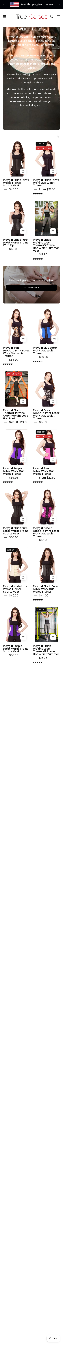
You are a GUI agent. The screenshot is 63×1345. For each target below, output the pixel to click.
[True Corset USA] (31, 16)
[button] (52, 16)
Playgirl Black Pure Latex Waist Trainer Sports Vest (16, 530)
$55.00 (13, 249)
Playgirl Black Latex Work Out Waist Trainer (46, 182)
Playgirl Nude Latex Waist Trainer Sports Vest (16, 589)
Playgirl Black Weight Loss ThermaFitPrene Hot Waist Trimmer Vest (46, 245)
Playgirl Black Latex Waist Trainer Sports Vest (16, 182)
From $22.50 (47, 189)
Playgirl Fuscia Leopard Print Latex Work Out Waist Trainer (46, 532)
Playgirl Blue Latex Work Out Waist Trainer (45, 350)
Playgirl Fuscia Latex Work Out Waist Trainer (43, 471)
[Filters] (58, 136)
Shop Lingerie (31, 287)
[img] (38, 194)
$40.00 (13, 189)
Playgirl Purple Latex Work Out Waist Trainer (13, 471)
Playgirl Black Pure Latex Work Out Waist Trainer (45, 589)
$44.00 (43, 595)
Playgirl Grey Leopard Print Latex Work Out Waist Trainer (46, 414)
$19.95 (43, 254)
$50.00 (13, 655)
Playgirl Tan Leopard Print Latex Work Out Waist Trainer (16, 352)
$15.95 (43, 658)
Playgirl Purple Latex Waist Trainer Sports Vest (16, 648)
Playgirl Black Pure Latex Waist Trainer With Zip (16, 242)
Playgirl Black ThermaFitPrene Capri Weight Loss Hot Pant (15, 414)
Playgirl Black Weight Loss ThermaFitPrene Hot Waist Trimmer (46, 650)
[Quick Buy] (23, 171)
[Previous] (3, 4)
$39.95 (43, 357)
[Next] (59, 4)
